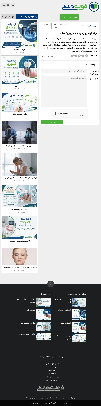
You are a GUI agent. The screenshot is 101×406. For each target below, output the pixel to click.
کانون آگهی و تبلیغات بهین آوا (42, 402)
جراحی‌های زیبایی (51, 380)
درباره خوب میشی (52, 363)
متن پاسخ (93, 78)
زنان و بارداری (52, 370)
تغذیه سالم (52, 373)
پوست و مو (52, 367)
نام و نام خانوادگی (94, 72)
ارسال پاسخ (52, 122)
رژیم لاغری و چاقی (52, 376)
